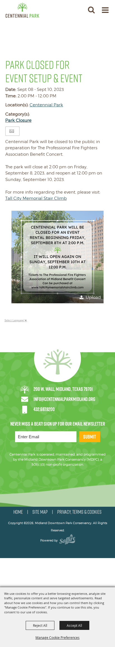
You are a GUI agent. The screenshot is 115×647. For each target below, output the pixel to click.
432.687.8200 (44, 409)
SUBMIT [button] (89, 436)
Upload (93, 297)
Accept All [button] (74, 625)
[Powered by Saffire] (67, 540)
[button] (91, 10)
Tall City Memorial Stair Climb (36, 198)
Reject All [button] (40, 625)
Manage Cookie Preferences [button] (57, 637)
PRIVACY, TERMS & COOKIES (79, 512)
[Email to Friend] (11, 131)
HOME (18, 512)
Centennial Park (46, 104)
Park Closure (18, 120)
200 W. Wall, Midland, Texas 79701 (63, 389)
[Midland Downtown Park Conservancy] (22, 10)
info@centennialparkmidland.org (64, 399)
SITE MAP (40, 512)
